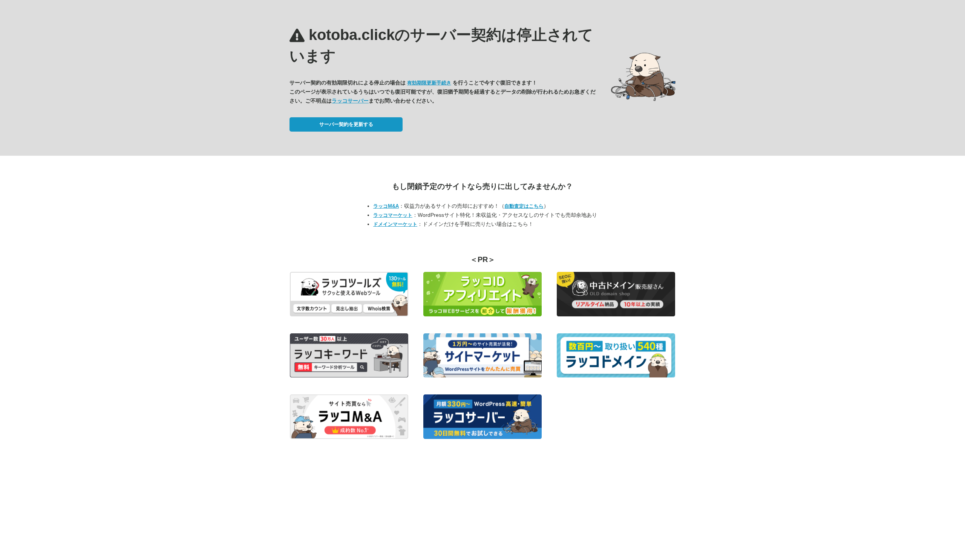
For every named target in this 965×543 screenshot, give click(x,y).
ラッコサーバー (350, 101)
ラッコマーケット (392, 215)
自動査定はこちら (524, 206)
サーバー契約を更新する (346, 124)
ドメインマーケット (395, 224)
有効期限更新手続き (429, 83)
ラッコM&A (386, 206)
